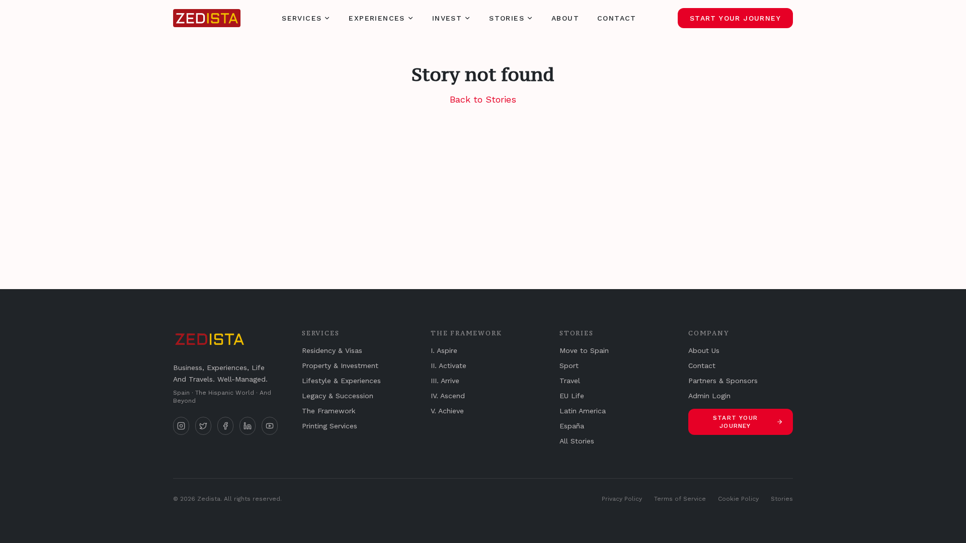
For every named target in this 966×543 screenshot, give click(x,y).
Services (301, 18)
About (565, 18)
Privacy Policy (622, 498)
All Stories (576, 441)
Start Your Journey (735, 18)
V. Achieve (447, 411)
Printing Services (329, 426)
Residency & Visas (332, 350)
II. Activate (448, 365)
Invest (447, 18)
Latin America (582, 411)
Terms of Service (680, 498)
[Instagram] (181, 426)
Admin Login (709, 396)
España (571, 426)
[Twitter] (203, 426)
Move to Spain (584, 350)
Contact (616, 18)
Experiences (377, 18)
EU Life (571, 396)
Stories (506, 18)
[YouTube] (270, 426)
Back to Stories (483, 99)
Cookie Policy (738, 498)
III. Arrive (445, 381)
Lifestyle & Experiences (341, 381)
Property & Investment (340, 365)
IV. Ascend (448, 396)
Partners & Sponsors (723, 381)
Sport (569, 365)
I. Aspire (444, 350)
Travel (569, 381)
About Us (703, 350)
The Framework (328, 411)
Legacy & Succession (337, 396)
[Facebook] (225, 426)
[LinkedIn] (247, 426)
